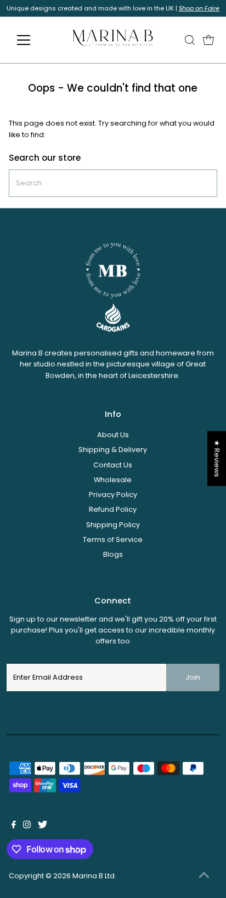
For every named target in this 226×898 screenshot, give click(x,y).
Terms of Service (113, 539)
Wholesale (113, 479)
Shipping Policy (113, 524)
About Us (113, 434)
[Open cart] (208, 40)
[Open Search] (190, 40)
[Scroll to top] (204, 876)
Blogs (113, 554)
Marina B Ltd (93, 875)
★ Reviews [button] (217, 458)
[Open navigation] (33, 40)
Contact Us (112, 465)
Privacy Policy (113, 494)
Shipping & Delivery (112, 449)
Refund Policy (113, 509)
